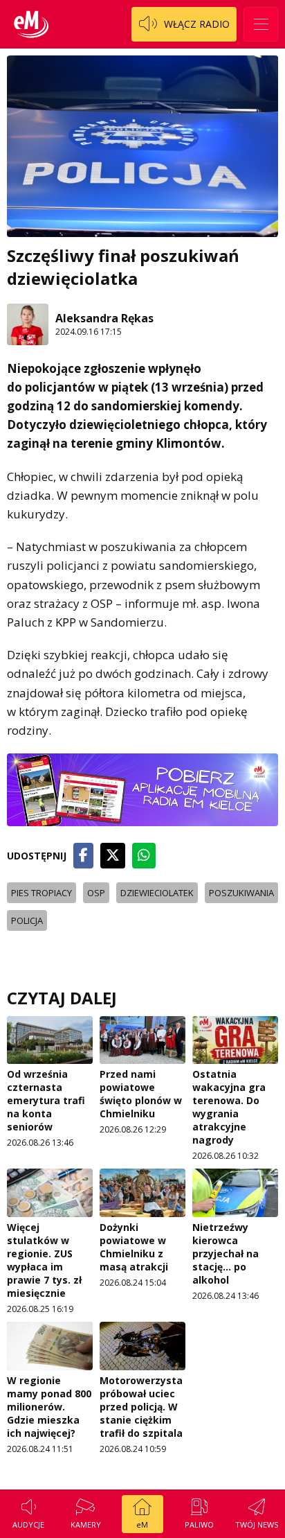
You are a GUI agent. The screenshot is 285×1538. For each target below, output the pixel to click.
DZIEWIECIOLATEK (157, 892)
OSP (96, 892)
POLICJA (27, 920)
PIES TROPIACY (41, 892)
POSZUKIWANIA (241, 892)
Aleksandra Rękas (104, 318)
